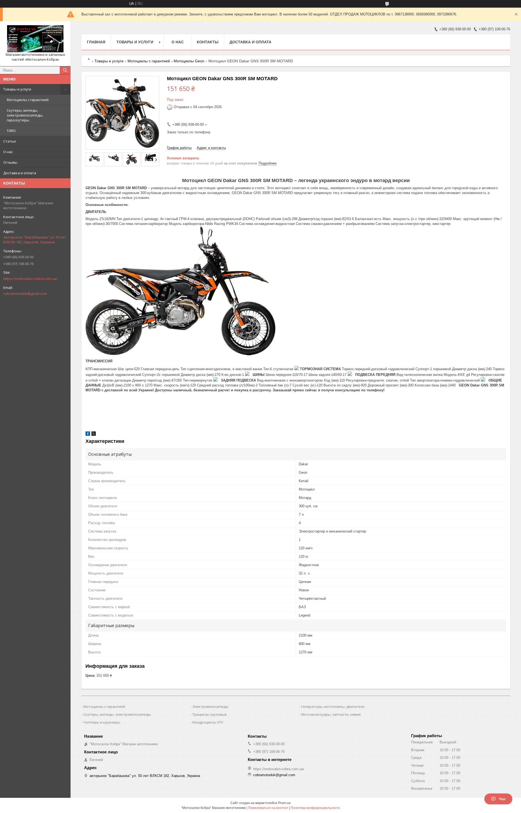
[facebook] (87, 435)
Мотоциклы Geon (189, 61)
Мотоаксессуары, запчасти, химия (331, 714)
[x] (93, 435)
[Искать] (65, 70)
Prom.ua (284, 803)
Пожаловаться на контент (268, 808)
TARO (11, 130)
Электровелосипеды (210, 706)
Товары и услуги (17, 89)
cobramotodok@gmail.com (25, 293)
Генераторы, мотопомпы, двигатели (332, 706)
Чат (502, 799)
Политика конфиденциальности (315, 808)
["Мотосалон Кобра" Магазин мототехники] (35, 38)
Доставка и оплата (19, 172)
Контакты (207, 42)
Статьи (9, 141)
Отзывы (10, 162)
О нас (8, 151)
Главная (96, 42)
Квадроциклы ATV (207, 722)
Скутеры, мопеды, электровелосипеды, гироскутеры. (25, 115)
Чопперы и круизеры (101, 722)
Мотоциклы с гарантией (28, 99)
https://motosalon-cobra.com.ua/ (30, 278)
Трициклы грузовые (209, 714)
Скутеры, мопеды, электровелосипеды (117, 714)
